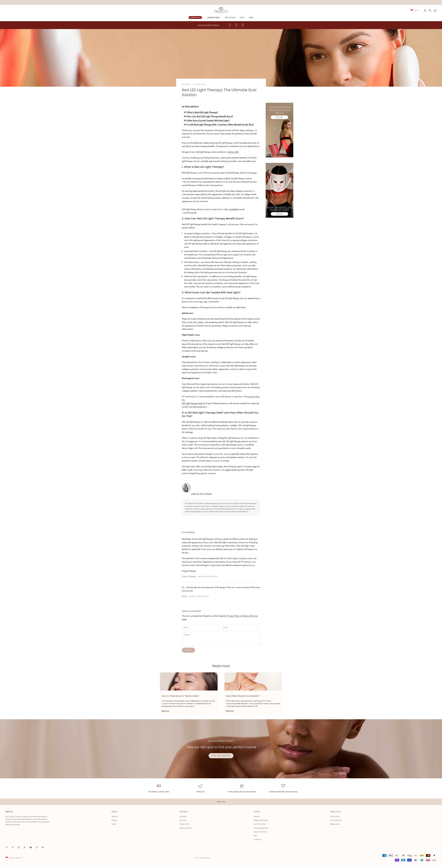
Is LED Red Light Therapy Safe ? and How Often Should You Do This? (220, 124)
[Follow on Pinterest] (24, 847)
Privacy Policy (233, 615)
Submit (188, 650)
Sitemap (114, 820)
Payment (256, 816)
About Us (115, 816)
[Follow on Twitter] (13, 847)
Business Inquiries (186, 828)
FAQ (255, 835)
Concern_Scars (199, 84)
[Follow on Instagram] (18, 847)
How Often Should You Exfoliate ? (243, 696)
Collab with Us (184, 824)
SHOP (242, 17)
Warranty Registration (261, 828)
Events (114, 824)
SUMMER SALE (195, 17)
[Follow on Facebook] (7, 847)
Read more (165, 711)
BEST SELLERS (230, 17)
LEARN (251, 17)
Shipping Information (261, 820)
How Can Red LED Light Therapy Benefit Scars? (210, 116)
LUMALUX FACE (213, 17)
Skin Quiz (183, 820)
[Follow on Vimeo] (42, 847)
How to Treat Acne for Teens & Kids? (180, 696)
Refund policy (334, 824)
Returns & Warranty (260, 832)
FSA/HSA (183, 816)
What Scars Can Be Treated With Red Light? (208, 120)
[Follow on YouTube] (30, 847)
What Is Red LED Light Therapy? (202, 112)
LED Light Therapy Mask (192, 403)
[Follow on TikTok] (36, 847)
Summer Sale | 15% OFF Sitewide (221, 2)
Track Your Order (259, 824)
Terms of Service (250, 615)
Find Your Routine (221, 756)
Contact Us (257, 839)
